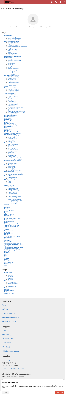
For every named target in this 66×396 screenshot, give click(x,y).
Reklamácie (10, 278)
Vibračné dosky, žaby (9, 235)
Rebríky (6, 222)
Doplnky (6, 251)
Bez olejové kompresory (14, 42)
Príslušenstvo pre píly (16, 200)
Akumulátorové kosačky (14, 191)
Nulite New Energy (9, 262)
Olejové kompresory (13, 44)
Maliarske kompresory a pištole (12, 133)
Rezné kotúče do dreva (13, 90)
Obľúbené (10, 279)
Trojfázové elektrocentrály (14, 39)
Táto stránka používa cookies (10, 382)
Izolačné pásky (11, 105)
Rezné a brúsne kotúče (10, 88)
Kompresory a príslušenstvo (11, 41)
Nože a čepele (11, 100)
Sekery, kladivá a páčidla (14, 70)
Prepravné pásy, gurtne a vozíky (12, 218)
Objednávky (11, 276)
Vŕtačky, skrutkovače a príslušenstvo (13, 180)
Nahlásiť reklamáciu (9, 292)
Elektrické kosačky (12, 192)
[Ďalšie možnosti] (64, 2)
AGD (5, 265)
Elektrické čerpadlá (12, 49)
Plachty (6, 211)
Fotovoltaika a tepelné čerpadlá (12, 56)
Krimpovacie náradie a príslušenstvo (16, 111)
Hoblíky (10, 153)
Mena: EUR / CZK (9, 293)
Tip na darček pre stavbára (11, 248)
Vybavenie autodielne (9, 93)
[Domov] (9, 2)
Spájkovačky (11, 145)
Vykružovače (11, 110)
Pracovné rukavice (9, 217)
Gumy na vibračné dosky (14, 236)
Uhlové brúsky (11, 137)
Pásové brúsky (11, 141)
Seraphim (6, 258)
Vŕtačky (10, 181)
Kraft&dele (7, 252)
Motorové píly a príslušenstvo (15, 199)
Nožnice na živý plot (13, 195)
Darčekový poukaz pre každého (12, 250)
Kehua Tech (7, 261)
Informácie (7, 281)
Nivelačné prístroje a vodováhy (15, 107)
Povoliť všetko (59, 392)
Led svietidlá (11, 210)
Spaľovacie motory (12, 163)
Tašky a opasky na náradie (11, 224)
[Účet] (52, 2)
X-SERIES (7, 232)
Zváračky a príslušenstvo (10, 81)
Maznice (6, 204)
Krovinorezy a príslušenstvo (14, 196)
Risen (5, 255)
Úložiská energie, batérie (10, 115)
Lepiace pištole (8, 129)
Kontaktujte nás (8, 360)
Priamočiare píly (12, 155)
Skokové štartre (11, 166)
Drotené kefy (7, 122)
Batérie (6, 228)
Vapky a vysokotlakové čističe (12, 225)
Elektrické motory (12, 162)
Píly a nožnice (11, 63)
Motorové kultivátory (13, 189)
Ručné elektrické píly (16, 158)
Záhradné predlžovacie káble (11, 226)
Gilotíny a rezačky (9, 123)
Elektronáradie (8, 142)
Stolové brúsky (11, 140)
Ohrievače (7, 207)
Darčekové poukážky (9, 116)
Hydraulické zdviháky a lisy (11, 75)
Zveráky (10, 59)
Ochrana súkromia (12, 285)
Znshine (6, 257)
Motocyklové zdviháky (13, 77)
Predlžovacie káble (9, 219)
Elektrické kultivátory (13, 188)
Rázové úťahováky (9, 171)
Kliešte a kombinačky (13, 104)
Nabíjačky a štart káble (10, 164)
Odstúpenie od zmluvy (10, 351)
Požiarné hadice (11, 55)
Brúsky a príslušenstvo (10, 134)
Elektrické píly (11, 156)
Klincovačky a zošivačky (10, 125)
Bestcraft (6, 254)
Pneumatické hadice (12, 53)
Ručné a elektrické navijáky (11, 175)
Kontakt (6, 289)
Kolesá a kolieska (8, 126)
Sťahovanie (10, 64)
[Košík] (60, 2)
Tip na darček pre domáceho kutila (13, 247)
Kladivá (13, 71)
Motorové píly (14, 203)
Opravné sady (8, 237)
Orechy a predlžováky (13, 96)
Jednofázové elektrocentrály (14, 38)
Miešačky (6, 86)
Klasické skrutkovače (13, 108)
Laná (5, 127)
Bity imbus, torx (12, 94)
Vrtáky (9, 182)
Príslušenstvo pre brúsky (14, 136)
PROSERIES (7, 118)
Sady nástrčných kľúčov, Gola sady (16, 112)
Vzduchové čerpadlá (13, 45)
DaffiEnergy (7, 263)
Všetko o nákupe (12, 282)
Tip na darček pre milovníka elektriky (14, 244)
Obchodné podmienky (13, 283)
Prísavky (10, 66)
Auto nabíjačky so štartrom (14, 170)
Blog (5, 287)
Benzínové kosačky (12, 193)
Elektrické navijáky (12, 177)
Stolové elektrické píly (16, 159)
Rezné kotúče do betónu (13, 89)
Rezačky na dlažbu (12, 151)
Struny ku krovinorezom (17, 197)
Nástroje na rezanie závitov (14, 60)
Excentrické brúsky (12, 138)
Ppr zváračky (7, 239)
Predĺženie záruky (12, 286)
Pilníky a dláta (11, 61)
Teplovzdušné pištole (13, 149)
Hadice (9, 52)
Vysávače (6, 229)
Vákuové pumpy (12, 101)
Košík (4, 330)
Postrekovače (7, 215)
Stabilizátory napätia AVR (14, 37)
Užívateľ (6, 274)
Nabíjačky (7, 240)
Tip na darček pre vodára (11, 246)
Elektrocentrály (8, 35)
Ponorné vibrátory (9, 214)
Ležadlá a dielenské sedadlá (11, 131)
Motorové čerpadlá (12, 50)
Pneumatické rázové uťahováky (15, 174)
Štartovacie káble (12, 167)
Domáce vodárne (8, 120)
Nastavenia (10, 275)
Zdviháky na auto (12, 78)
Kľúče (9, 97)
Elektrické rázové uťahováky (15, 173)
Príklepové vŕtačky (9, 221)
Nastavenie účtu (8, 339)
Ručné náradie (8, 57)
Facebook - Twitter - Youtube (13, 369)
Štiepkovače (11, 152)
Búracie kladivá (11, 148)
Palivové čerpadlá (8, 230)
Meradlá (10, 99)
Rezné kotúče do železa (13, 92)
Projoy (6, 259)
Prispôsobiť (6, 392)
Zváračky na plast (12, 85)
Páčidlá (13, 74)
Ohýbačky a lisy (12, 79)
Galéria (5, 309)
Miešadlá (10, 147)
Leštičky (6, 130)
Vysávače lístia (11, 186)
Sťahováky (10, 67)
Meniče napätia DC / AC (10, 206)
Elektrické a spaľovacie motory (12, 160)
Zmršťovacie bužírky (13, 103)
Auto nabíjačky (11, 169)
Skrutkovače (11, 184)
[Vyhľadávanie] (56, 2)
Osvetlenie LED (8, 208)
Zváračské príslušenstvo (13, 82)
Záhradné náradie (9, 185)
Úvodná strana (8, 272)
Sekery (13, 72)
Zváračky (10, 83)
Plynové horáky (8, 213)
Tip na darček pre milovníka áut (12, 243)
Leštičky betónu (8, 233)
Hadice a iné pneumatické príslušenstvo (17, 46)
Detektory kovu (8, 119)
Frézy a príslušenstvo (13, 144)
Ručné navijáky (11, 178)
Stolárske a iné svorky (13, 68)
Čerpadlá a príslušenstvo (10, 48)
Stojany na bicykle (9, 241)
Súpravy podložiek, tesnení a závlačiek (17, 114)
